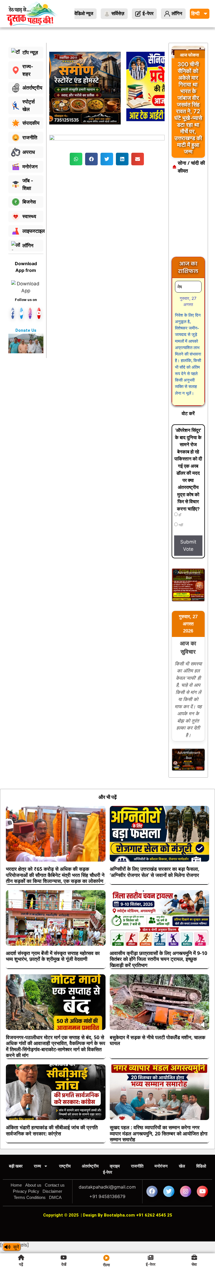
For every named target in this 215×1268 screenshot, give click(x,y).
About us (33, 1185)
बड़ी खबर (16, 1166)
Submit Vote (188, 545)
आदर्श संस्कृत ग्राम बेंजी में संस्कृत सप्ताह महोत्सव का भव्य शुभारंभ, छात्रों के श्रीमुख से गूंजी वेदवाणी (53, 956)
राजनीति (137, 1166)
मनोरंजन (161, 1166)
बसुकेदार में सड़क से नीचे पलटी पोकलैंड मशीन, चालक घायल (157, 1040)
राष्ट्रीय (65, 1166)
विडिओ (201, 1166)
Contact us (55, 1185)
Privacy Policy (26, 1191)
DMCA (55, 1197)
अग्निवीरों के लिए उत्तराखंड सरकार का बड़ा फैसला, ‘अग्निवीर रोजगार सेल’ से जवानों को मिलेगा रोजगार (154, 871)
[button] (76, 159)
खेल (182, 1166)
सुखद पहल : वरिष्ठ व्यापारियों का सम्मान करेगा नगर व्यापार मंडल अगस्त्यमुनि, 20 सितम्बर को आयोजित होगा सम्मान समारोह (158, 1133)
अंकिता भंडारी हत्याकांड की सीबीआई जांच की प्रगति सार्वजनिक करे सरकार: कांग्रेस (52, 1130)
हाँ (179, 515)
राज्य (37, 1166)
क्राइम (115, 1166)
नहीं (180, 525)
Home (16, 1185)
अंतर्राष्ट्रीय (90, 1166)
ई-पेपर (107, 1172)
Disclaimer (52, 1191)
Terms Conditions (30, 1197)
